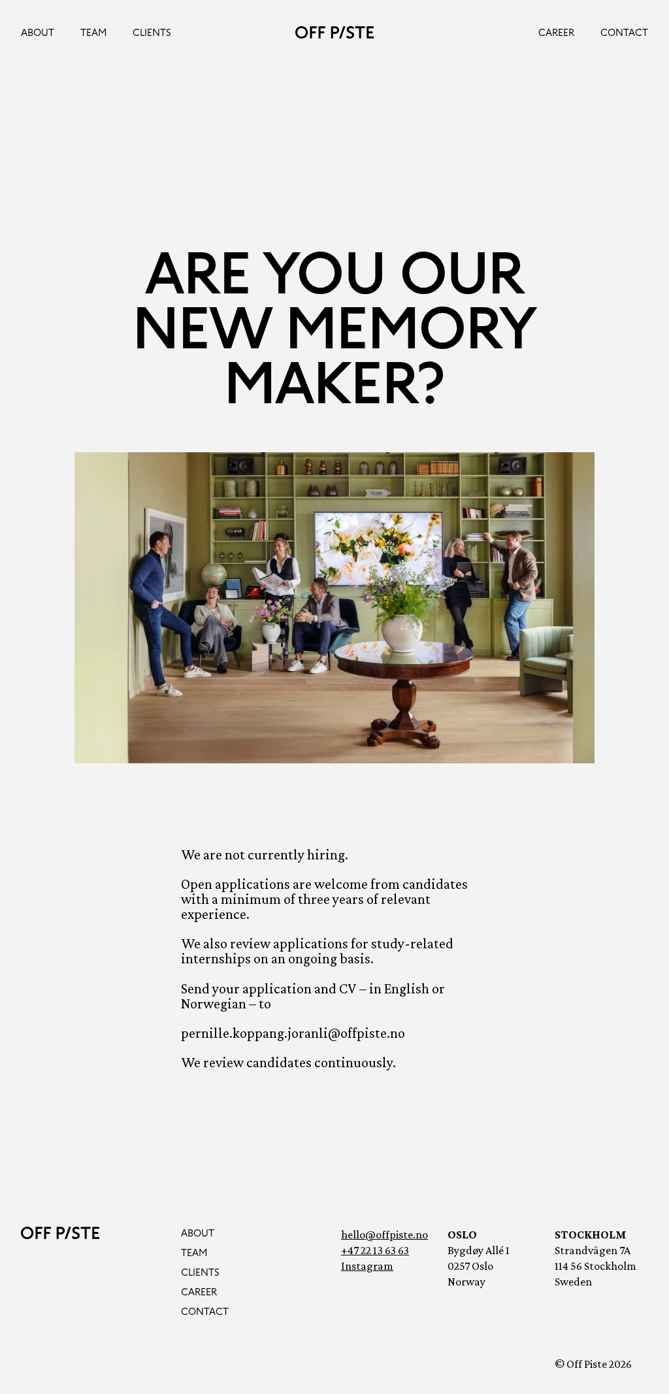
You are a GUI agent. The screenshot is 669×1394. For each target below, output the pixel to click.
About (37, 32)
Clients (152, 32)
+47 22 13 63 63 (375, 1250)
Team (93, 32)
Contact (624, 32)
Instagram (367, 1265)
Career (556, 32)
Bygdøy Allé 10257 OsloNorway (479, 1266)
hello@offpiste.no (384, 1234)
